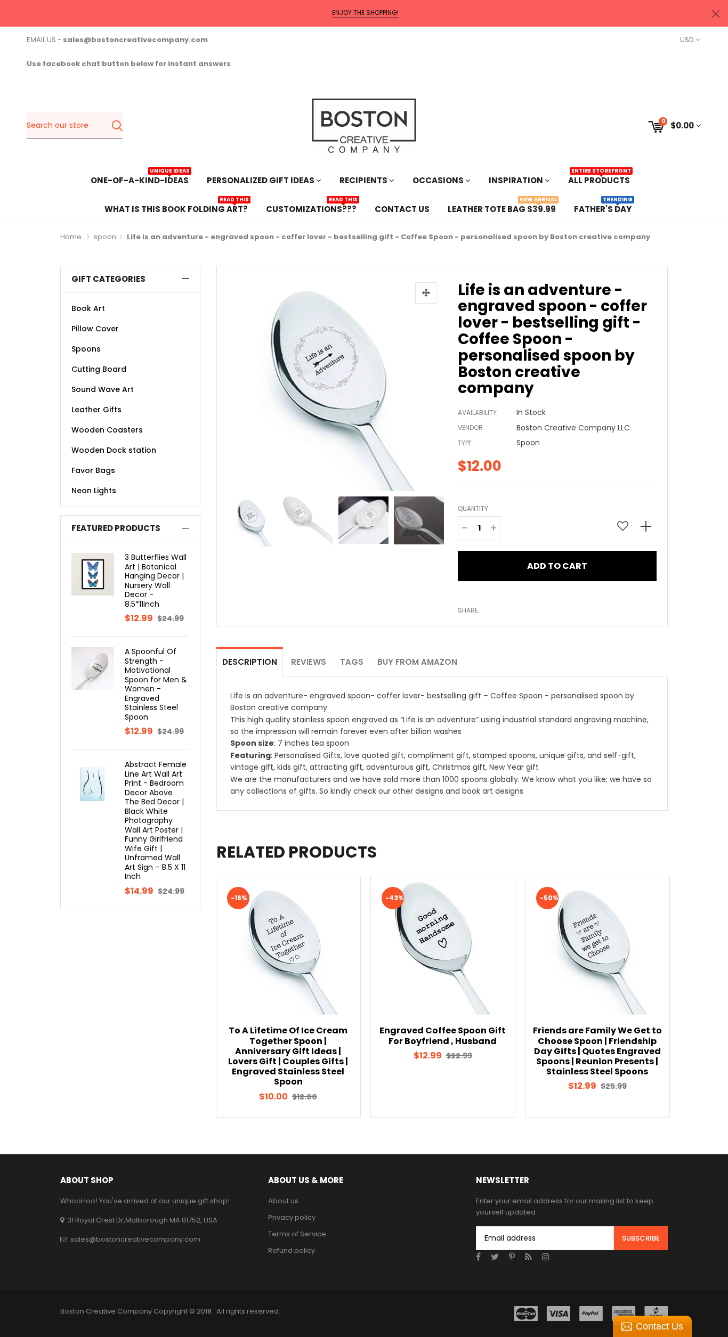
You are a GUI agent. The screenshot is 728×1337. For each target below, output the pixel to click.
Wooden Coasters (107, 430)
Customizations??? (311, 208)
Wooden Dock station (113, 450)
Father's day (603, 208)
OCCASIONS (438, 180)
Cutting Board (98, 369)
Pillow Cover (95, 328)
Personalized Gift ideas (261, 180)
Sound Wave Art (102, 389)
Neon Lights (93, 490)
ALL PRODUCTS (599, 179)
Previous (230, 519)
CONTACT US (402, 209)
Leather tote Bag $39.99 (502, 208)
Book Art (88, 308)
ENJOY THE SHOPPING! (365, 13)
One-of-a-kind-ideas (140, 179)
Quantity (473, 508)
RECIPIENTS (364, 180)
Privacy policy (292, 1217)
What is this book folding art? (176, 208)
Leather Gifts (96, 409)
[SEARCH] (117, 125)
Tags (351, 661)
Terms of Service (297, 1234)
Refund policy (291, 1250)
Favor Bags (93, 470)
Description (249, 661)
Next (439, 519)
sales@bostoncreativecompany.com (135, 1239)
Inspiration (517, 180)
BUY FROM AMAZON (417, 661)
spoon (105, 237)
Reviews (308, 661)
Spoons (86, 349)
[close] (715, 13)
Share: (469, 610)
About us (283, 1201)
